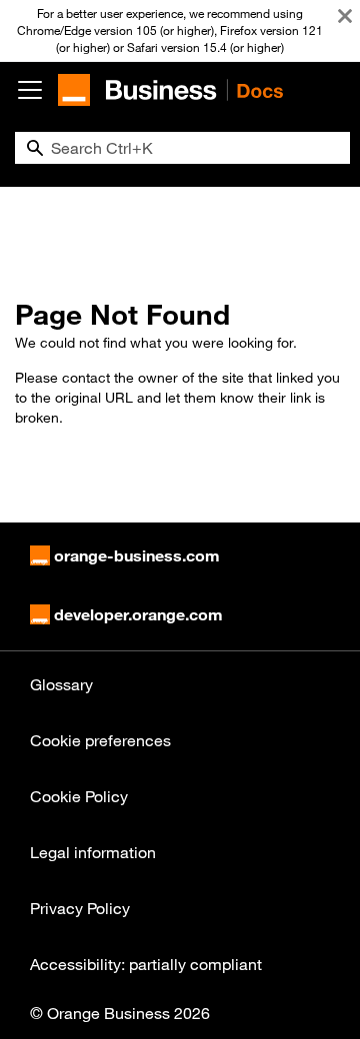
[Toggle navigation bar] (30, 90)
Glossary (61, 684)
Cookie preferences (100, 740)
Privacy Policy (80, 908)
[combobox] (182, 148)
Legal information (93, 852)
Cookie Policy (79, 796)
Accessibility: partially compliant (146, 964)
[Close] (345, 16)
